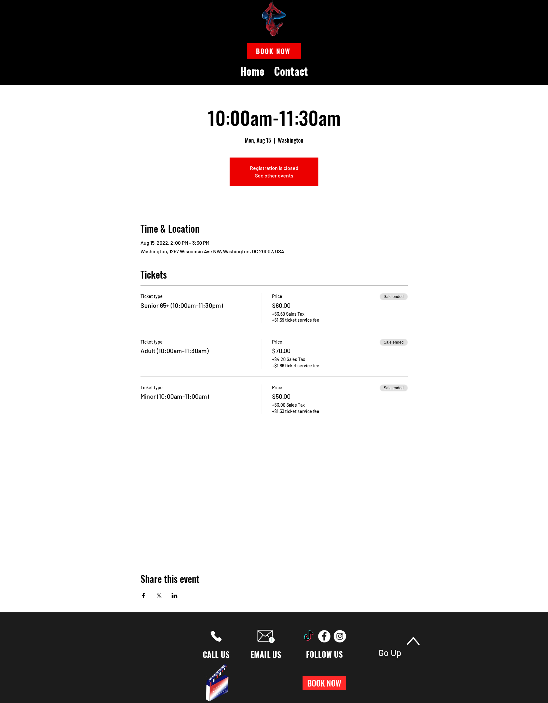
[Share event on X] (159, 595)
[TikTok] (309, 636)
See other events (274, 175)
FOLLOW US (324, 654)
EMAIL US (266, 654)
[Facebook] (324, 636)
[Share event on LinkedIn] (175, 595)
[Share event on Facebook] (143, 595)
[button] (274, 51)
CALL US (216, 654)
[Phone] (216, 636)
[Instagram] (340, 636)
